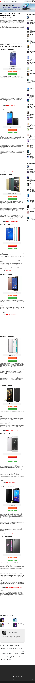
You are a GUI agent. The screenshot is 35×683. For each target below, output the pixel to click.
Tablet (16, 655)
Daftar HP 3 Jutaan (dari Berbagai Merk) (14, 587)
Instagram (11, 638)
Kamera (16, 650)
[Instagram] (16, 676)
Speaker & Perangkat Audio (10, 656)
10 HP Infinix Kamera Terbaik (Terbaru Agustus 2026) (8, 624)
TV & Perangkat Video (4, 660)
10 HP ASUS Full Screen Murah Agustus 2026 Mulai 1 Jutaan (8, 619)
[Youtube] (14, 676)
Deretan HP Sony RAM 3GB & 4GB (12, 533)
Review (4, 655)
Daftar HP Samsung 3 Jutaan (11, 270)
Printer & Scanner (22, 654)
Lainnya (10, 659)
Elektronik (16, 648)
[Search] (33, 1)
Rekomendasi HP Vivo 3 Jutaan (12, 430)
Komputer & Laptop (10, 654)
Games (22, 648)
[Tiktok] (19, 676)
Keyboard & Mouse (22, 651)
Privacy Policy (30, 679)
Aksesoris (4, 648)
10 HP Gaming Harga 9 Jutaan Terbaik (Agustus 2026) (21, 619)
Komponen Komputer (4, 654)
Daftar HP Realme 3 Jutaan (11, 314)
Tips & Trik (22, 655)
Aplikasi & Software (10, 649)
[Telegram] (21, 676)
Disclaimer (22, 679)
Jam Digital (10, 650)
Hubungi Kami (13, 679)
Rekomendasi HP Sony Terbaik (12, 221)
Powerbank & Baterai (16, 654)
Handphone (4, 650)
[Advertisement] (12, 36)
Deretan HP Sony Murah (10, 171)
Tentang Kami (4, 679)
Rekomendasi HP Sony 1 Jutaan (12, 105)
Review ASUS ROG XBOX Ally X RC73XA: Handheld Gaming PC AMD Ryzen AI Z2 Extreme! (31, 30)
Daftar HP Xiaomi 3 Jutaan (11, 482)
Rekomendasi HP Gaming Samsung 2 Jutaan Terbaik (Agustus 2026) (21, 624)
